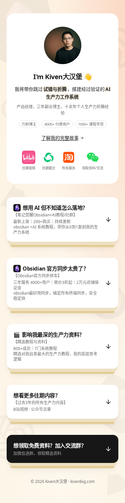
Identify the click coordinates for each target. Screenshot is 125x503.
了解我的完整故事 (60, 138)
